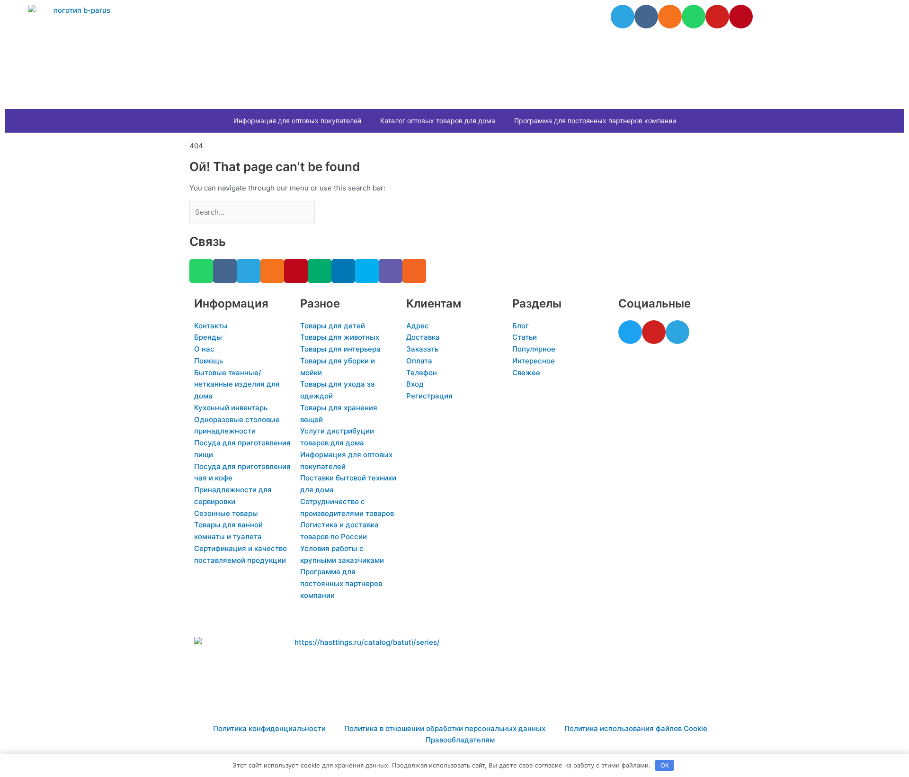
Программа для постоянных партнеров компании (595, 121)
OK (664, 765)
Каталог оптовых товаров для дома (437, 121)
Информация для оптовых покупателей (297, 121)
